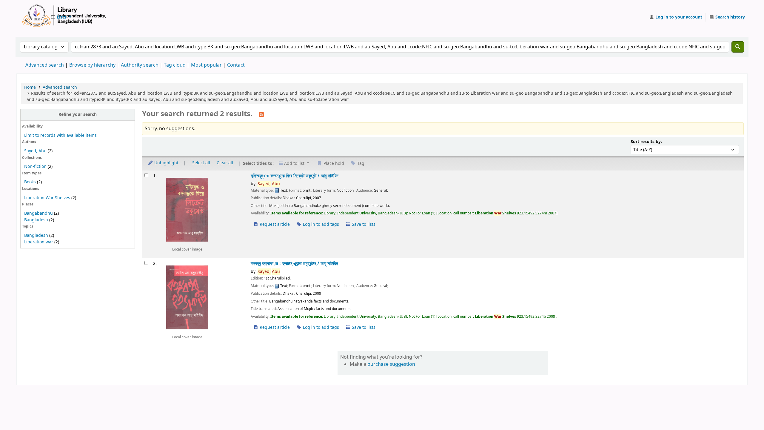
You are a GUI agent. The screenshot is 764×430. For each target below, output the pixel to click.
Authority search (139, 65)
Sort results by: (646, 142)
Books (30, 182)
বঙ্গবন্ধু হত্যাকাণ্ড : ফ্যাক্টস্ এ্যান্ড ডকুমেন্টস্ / (294, 263)
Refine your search (77, 114)
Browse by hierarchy (92, 65)
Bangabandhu (38, 213)
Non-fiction (35, 166)
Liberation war (38, 242)
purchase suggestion (391, 364)
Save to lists (363, 224)
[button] (60, 17)
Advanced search (44, 65)
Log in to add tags (320, 224)
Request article (274, 224)
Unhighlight (165, 163)
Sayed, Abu (35, 151)
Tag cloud (175, 65)
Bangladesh (36, 220)
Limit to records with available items (60, 135)
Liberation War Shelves (47, 198)
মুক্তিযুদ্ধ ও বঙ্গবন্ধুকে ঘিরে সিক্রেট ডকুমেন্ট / (294, 176)
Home (30, 87)
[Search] (737, 47)
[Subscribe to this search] (261, 114)
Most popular (206, 65)
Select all (201, 163)
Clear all (225, 163)
